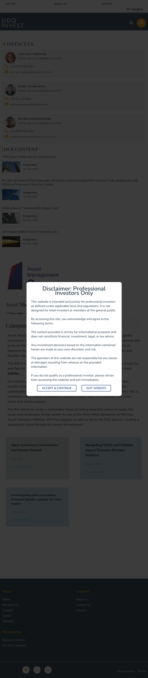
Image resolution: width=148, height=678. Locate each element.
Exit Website (96, 388)
